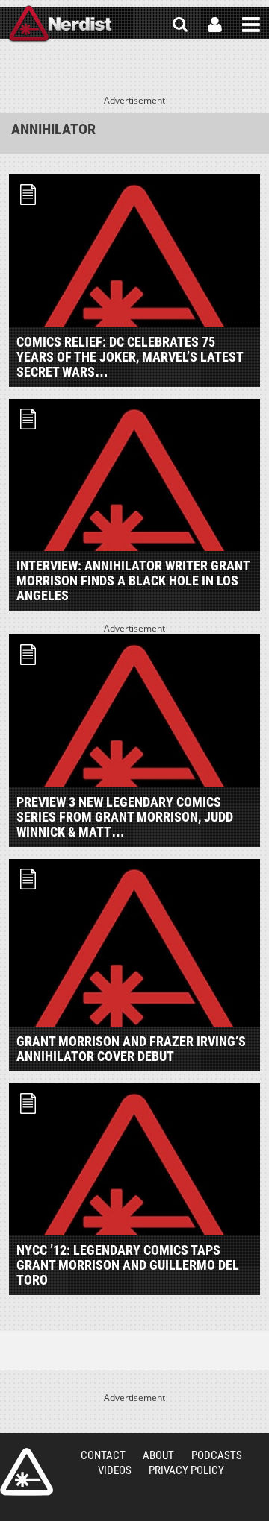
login (215, 24)
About (158, 1455)
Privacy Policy (186, 1470)
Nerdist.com (26, 1472)
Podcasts (216, 1455)
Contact (103, 1455)
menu (251, 24)
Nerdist (60, 24)
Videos (115, 1470)
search (180, 24)
